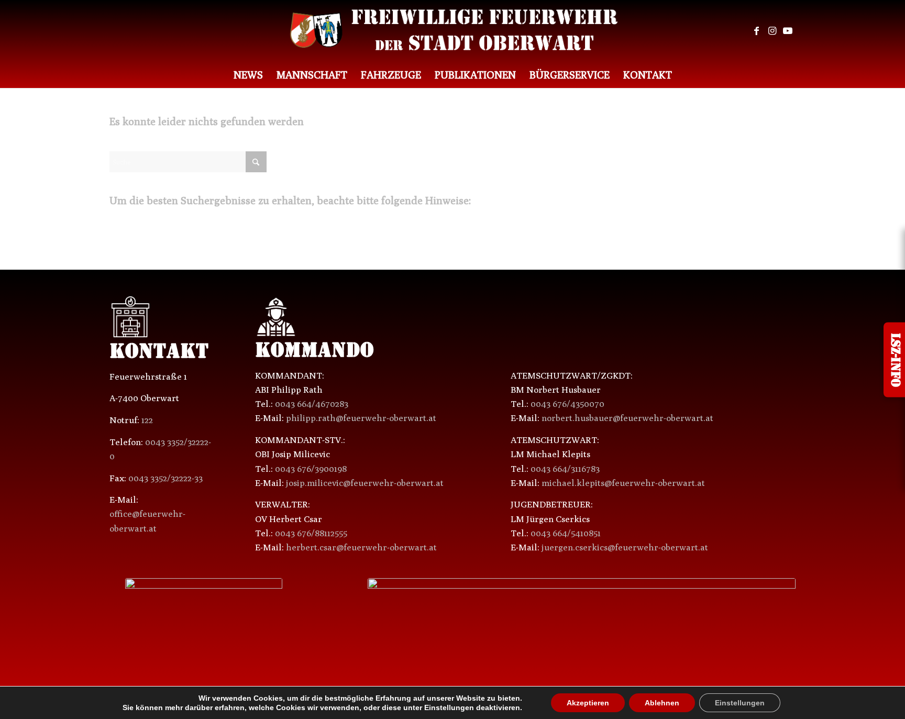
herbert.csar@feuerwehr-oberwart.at (361, 547)
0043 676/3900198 (311, 468)
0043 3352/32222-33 (165, 478)
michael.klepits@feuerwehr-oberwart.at (623, 483)
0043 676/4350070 (567, 404)
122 (147, 420)
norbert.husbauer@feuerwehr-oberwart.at (627, 418)
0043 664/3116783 (565, 468)
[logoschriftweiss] (582, 617)
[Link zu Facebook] (756, 31)
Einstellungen (722, 702)
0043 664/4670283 (311, 404)
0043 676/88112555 (311, 533)
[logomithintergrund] (203, 611)
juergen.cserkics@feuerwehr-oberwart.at (625, 547)
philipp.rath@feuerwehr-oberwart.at (361, 418)
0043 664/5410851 (566, 533)
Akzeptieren (577, 702)
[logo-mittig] (452, 31)
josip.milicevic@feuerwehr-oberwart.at (365, 483)
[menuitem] (248, 75)
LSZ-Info (894, 359)
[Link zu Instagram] (772, 31)
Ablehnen (648, 702)
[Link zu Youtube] (788, 31)
